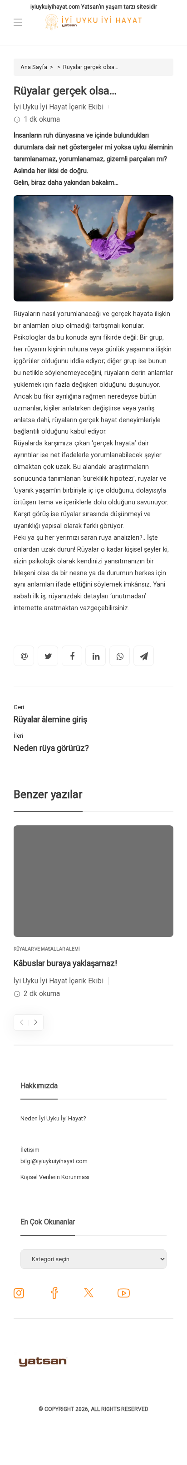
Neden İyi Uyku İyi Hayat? (53, 1118)
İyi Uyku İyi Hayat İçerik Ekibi (58, 107)
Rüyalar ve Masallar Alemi (47, 949)
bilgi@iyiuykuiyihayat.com (54, 1161)
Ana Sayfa (33, 67)
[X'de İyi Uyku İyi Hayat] (88, 1296)
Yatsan (90, 7)
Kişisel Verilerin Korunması (54, 1177)
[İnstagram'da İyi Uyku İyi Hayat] (19, 1295)
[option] (93, 913)
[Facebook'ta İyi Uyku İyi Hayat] (54, 1296)
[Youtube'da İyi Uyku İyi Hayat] (124, 1296)
